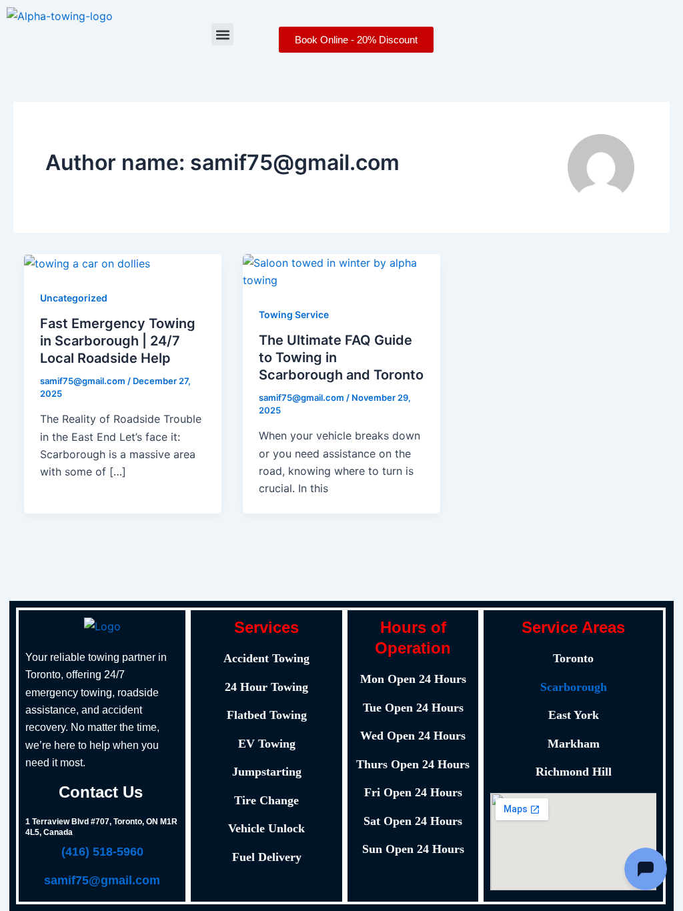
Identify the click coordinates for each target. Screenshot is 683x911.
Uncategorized (73, 297)
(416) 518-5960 (102, 851)
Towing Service (294, 314)
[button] (222, 34)
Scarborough (573, 687)
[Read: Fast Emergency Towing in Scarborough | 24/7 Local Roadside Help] (87, 262)
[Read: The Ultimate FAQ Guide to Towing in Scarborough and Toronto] (341, 270)
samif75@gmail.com (102, 880)
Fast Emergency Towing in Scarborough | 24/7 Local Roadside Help (117, 340)
